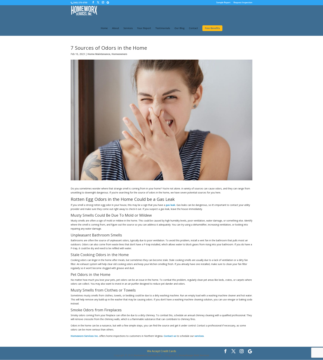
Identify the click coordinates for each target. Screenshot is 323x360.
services (199, 336)
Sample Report (223, 3)
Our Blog (179, 28)
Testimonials (162, 28)
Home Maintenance (98, 54)
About (115, 28)
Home (104, 28)
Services (128, 28)
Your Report (144, 28)
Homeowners (119, 54)
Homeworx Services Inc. (85, 336)
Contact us (170, 336)
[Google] (108, 2)
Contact (193, 28)
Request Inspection (243, 3)
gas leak (170, 205)
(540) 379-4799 (80, 2)
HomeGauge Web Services (194, 355)
